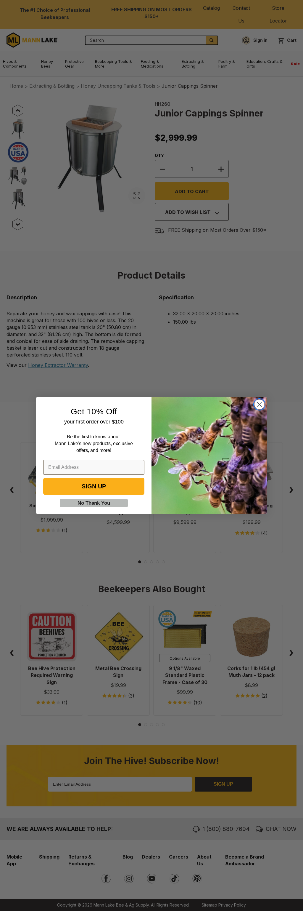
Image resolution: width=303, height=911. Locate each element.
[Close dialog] (259, 404)
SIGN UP (94, 486)
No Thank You (94, 503)
